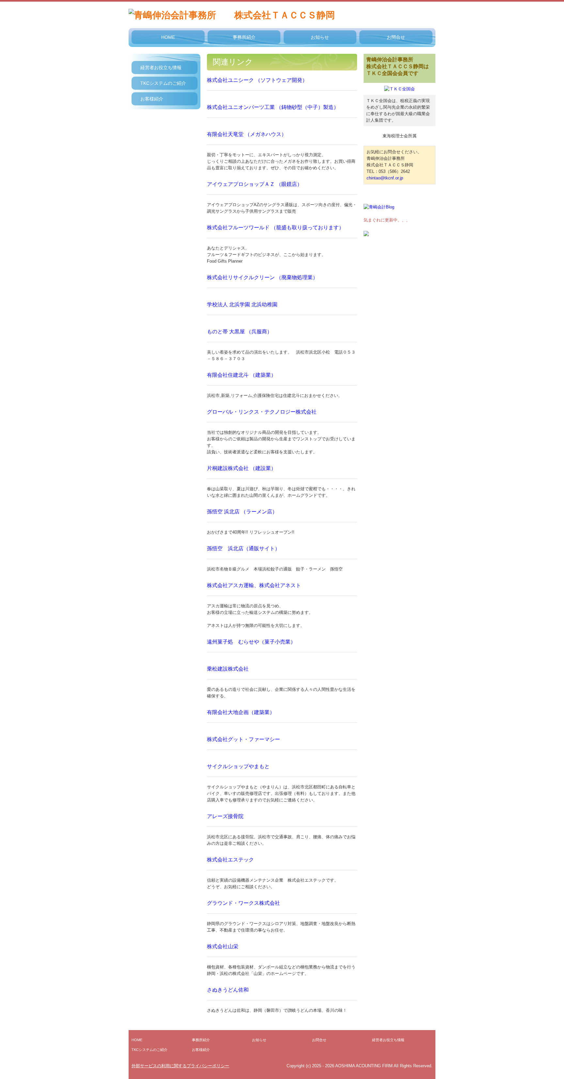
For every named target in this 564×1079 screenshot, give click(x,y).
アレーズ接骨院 (225, 816)
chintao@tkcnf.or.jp (385, 177)
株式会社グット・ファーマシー (243, 739)
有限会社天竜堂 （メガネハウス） (247, 134)
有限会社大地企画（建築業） (241, 712)
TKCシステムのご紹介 (163, 83)
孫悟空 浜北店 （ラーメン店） (242, 511)
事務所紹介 (244, 37)
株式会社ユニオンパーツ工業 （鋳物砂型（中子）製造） (273, 107)
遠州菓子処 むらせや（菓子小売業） (251, 642)
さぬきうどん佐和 (228, 990)
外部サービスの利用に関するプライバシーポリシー (180, 1065)
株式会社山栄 (222, 946)
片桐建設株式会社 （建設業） (241, 468)
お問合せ (396, 37)
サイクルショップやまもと (238, 766)
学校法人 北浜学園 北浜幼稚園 (242, 304)
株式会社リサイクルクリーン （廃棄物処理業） (262, 277)
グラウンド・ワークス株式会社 (243, 903)
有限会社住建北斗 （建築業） (241, 375)
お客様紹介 (151, 98)
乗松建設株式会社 (228, 669)
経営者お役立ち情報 (160, 67)
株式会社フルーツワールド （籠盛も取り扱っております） (275, 227)
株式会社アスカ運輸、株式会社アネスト (254, 585)
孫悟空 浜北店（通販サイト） (243, 548)
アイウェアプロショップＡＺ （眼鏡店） (254, 184)
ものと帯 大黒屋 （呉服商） (239, 331)
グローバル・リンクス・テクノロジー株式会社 (262, 412)
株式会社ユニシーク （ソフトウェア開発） (257, 80)
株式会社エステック (230, 859)
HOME (168, 37)
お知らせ (320, 37)
